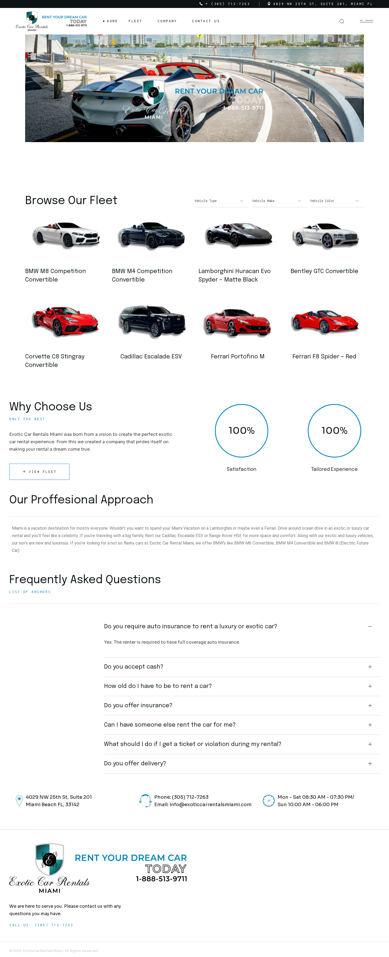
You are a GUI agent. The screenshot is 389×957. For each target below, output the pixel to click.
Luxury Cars (148, 320)
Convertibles (64, 235)
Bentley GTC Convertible (324, 271)
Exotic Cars (234, 233)
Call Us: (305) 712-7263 (42, 925)
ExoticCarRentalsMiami (43, 951)
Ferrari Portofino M (238, 357)
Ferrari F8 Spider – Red (324, 357)
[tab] (242, 626)
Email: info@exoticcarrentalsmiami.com (203, 804)
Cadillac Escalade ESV (151, 357)
